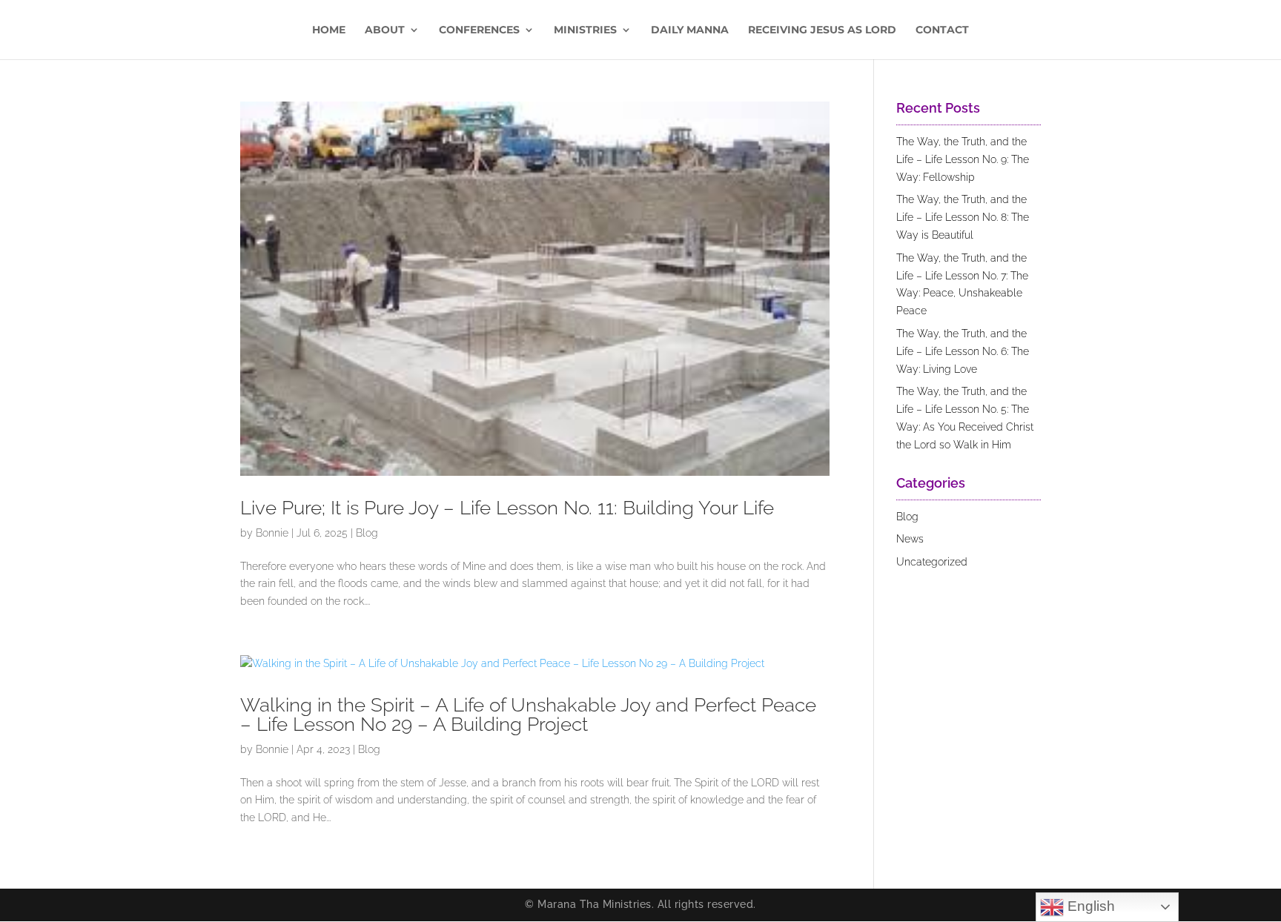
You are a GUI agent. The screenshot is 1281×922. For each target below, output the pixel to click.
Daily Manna (690, 30)
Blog (367, 533)
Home (328, 30)
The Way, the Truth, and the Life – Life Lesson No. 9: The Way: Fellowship (962, 159)
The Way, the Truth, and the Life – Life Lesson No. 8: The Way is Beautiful (962, 217)
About (385, 30)
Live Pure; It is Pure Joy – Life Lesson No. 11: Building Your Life (507, 508)
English (1089, 906)
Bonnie (272, 533)
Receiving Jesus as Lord (822, 30)
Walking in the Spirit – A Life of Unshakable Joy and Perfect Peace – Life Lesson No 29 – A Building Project (528, 714)
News (910, 539)
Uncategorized (931, 562)
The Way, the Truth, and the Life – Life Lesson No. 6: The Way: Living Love (962, 351)
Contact (942, 30)
